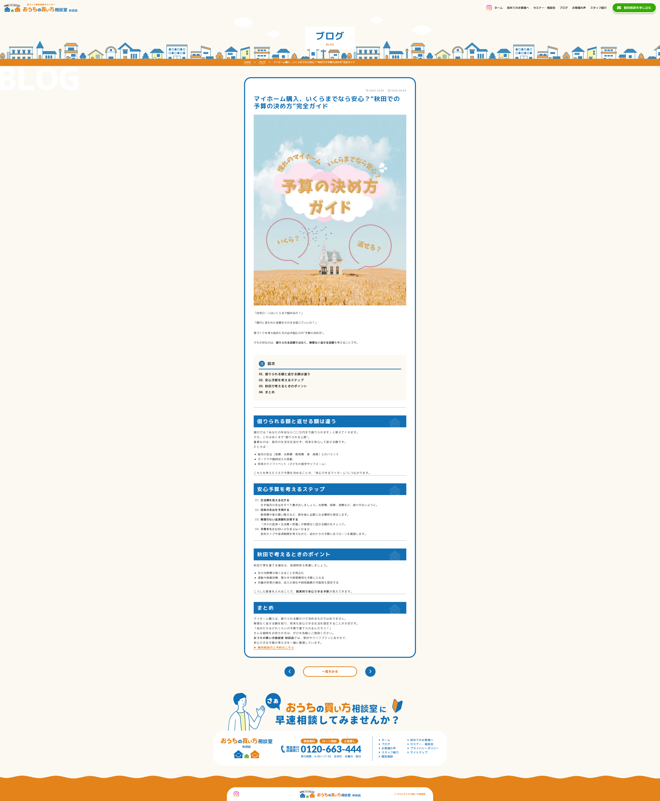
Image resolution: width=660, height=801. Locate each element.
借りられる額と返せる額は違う (287, 374)
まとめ (270, 392)
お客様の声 (389, 748)
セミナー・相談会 (421, 744)
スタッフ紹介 (390, 752)
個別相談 (387, 756)
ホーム (386, 740)
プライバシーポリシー (424, 748)
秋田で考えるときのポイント (286, 386)
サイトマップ (419, 752)
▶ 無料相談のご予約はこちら (274, 647)
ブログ (386, 744)
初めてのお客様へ (421, 740)
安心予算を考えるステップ (284, 380)
